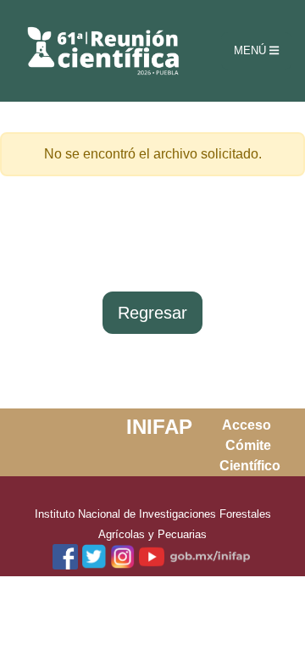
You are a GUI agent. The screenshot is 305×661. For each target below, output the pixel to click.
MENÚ (251, 50)
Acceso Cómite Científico (249, 445)
